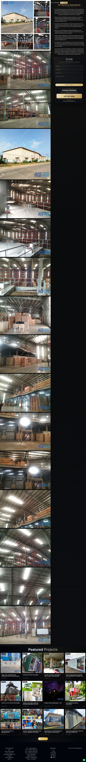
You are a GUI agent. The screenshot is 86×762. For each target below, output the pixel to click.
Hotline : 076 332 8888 (31, 759)
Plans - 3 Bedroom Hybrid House (31, 752)
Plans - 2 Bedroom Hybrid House (31, 751)
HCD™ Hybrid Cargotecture (76, 748)
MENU (35, 2)
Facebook (54, 748)
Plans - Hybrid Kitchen (31, 754)
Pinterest (54, 754)
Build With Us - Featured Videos (31, 757)
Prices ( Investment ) (9, 752)
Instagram (54, 755)
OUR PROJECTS (43, 2)
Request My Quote (69, 84)
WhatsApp (54, 752)
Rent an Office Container (9, 751)
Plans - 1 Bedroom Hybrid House (31, 749)
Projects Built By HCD (9, 748)
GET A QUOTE (64, 2)
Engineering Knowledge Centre (9, 754)
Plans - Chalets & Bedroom (31, 748)
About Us (9, 759)
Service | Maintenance (9, 757)
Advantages (9, 755)
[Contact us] (84, 760)
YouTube (53, 757)
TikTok (54, 751)
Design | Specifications (31, 755)
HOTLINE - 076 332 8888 (54, 2)
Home (9, 749)
